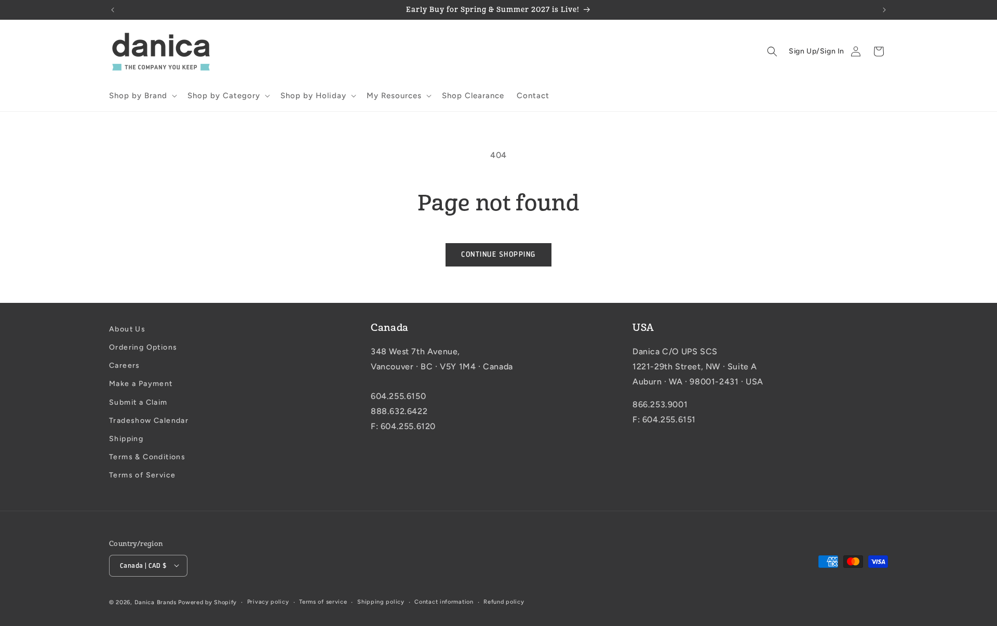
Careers (124, 366)
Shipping (126, 438)
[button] (142, 96)
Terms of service (323, 601)
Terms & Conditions (147, 456)
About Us (127, 329)
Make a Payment (141, 384)
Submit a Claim (138, 402)
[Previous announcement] (112, 10)
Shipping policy (381, 601)
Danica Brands (155, 601)
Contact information (443, 601)
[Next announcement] (884, 10)
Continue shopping (498, 254)
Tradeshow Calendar (148, 420)
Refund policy (503, 601)
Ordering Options (143, 347)
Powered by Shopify (207, 601)
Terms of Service (142, 475)
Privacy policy (268, 601)
